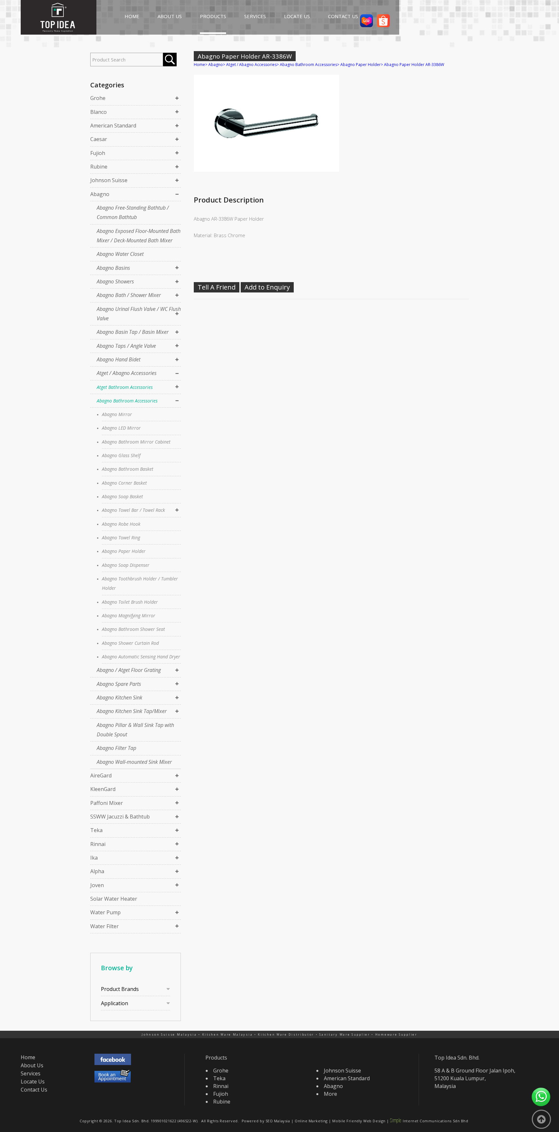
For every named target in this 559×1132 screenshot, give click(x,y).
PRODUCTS (213, 16)
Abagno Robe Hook (121, 524)
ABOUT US (170, 16)
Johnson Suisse (108, 180)
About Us (32, 1065)
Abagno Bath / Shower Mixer (129, 295)
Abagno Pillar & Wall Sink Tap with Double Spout (135, 729)
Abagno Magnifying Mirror (128, 615)
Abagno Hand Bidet (118, 359)
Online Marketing (311, 1120)
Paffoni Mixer (106, 803)
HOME (132, 16)
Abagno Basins (113, 267)
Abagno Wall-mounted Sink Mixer (134, 761)
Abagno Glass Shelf (121, 455)
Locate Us (33, 1081)
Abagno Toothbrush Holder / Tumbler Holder (140, 583)
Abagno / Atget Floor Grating (129, 670)
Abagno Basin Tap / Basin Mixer (133, 331)
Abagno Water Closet (120, 254)
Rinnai (97, 844)
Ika (94, 857)
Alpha (97, 871)
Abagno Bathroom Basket (127, 469)
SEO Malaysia (278, 1120)
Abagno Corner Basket (124, 483)
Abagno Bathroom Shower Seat (133, 629)
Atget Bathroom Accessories (125, 387)
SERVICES (255, 16)
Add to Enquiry (267, 287)
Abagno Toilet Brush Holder (130, 602)
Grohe (97, 98)
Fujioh (97, 153)
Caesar (98, 139)
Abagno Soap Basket (122, 496)
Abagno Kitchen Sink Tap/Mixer (132, 711)
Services (30, 1073)
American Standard (113, 125)
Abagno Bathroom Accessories (127, 401)
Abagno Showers (115, 281)
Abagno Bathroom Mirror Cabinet (136, 442)
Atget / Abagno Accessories (127, 373)
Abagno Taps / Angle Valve (126, 345)
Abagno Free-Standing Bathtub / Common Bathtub (133, 212)
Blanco (98, 111)
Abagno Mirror (117, 414)
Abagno (99, 194)
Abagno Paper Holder (124, 551)
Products (216, 1057)
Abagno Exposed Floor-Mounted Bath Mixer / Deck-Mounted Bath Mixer (139, 235)
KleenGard (102, 789)
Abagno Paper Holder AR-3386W (414, 64)
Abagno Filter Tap (116, 748)
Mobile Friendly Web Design (358, 1120)
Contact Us (34, 1089)
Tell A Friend (217, 287)
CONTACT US (343, 16)
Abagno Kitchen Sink (119, 697)
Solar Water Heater (113, 898)
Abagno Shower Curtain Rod (130, 643)
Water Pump (105, 912)
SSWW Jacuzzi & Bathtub (120, 816)
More (330, 1093)
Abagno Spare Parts (119, 683)
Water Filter (104, 926)
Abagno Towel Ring (121, 537)
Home (199, 64)
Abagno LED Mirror (121, 428)
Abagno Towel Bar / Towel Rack (133, 510)
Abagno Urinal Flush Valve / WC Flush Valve (139, 313)
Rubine (98, 166)
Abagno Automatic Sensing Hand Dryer (141, 657)
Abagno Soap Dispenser (125, 565)
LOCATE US (297, 16)
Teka (96, 830)
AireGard (101, 775)
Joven (97, 885)
